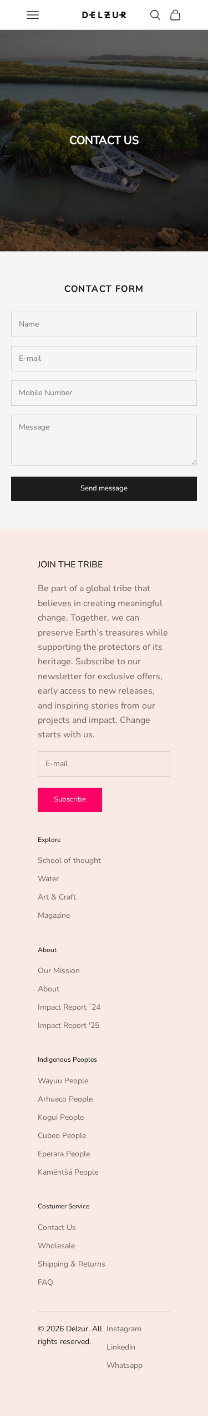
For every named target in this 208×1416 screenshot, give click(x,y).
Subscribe (70, 799)
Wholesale (56, 1246)
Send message (104, 488)
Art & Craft (57, 897)
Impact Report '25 (68, 1025)
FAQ (45, 1282)
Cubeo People (62, 1135)
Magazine (54, 915)
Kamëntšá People (68, 1172)
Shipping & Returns (71, 1264)
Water (48, 879)
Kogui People (61, 1117)
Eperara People (64, 1154)
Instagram (123, 1329)
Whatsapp (124, 1365)
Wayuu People (63, 1081)
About (48, 989)
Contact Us (57, 1227)
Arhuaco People (65, 1099)
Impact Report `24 (69, 1007)
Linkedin (120, 1347)
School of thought (69, 860)
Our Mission (59, 970)
